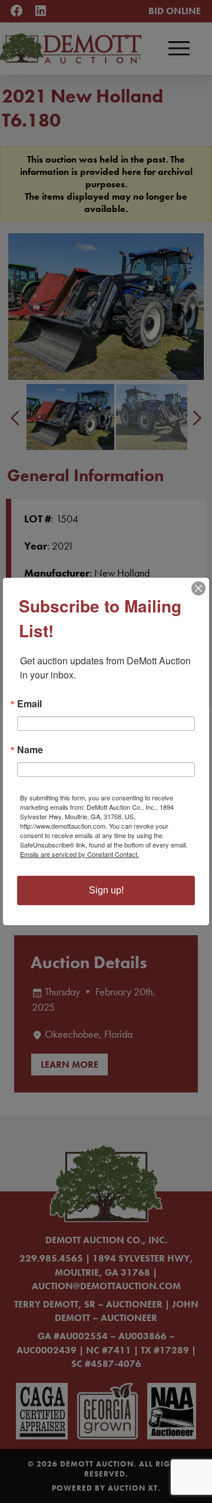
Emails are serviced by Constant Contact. (79, 854)
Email (29, 704)
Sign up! (106, 890)
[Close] (198, 588)
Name (30, 749)
